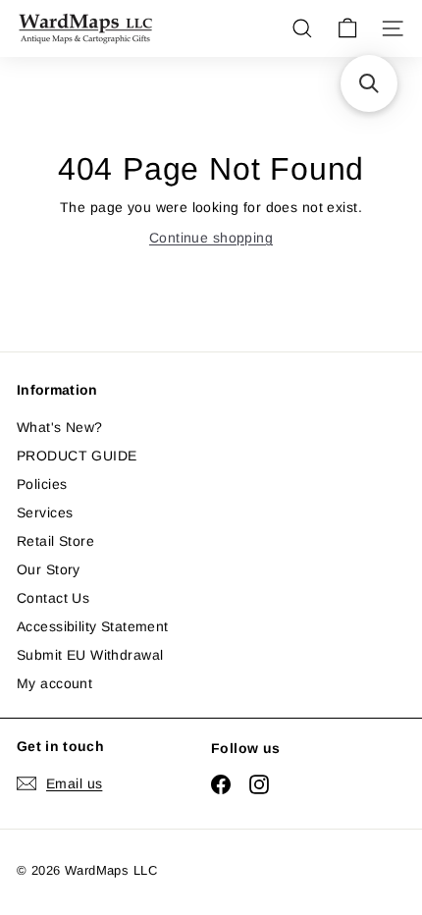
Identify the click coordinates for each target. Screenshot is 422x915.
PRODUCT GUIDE (76, 455)
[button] (369, 83)
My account (54, 683)
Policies (42, 484)
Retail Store (55, 541)
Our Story (48, 569)
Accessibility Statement (93, 626)
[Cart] (347, 28)
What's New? (60, 427)
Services (45, 512)
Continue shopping (211, 237)
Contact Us (53, 598)
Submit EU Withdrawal (90, 655)
